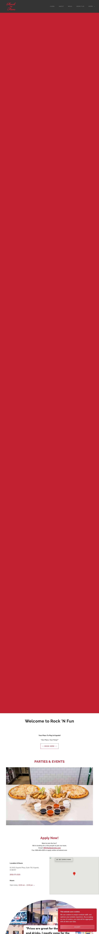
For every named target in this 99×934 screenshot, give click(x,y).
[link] (11, 6)
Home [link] (52, 6)
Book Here (49, 746)
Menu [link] (70, 6)
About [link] (61, 6)
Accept (77, 927)
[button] (91, 6)
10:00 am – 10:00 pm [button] (25, 885)
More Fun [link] (80, 6)
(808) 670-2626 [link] (15, 874)
